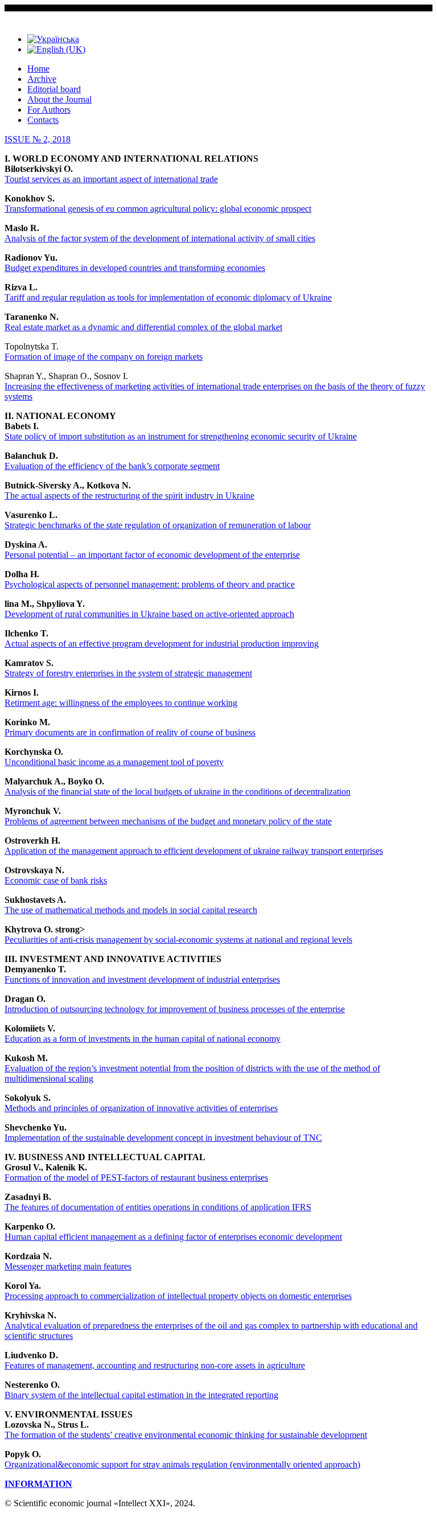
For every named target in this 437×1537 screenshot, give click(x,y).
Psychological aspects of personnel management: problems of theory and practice (150, 584)
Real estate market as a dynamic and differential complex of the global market (143, 327)
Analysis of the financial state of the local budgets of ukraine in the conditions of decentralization (178, 791)
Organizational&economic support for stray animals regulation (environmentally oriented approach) (182, 1464)
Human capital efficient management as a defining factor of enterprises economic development (173, 1237)
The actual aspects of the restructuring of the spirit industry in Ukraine (129, 495)
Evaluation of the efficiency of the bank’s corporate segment (112, 466)
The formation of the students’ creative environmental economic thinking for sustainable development (186, 1435)
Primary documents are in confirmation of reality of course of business (130, 732)
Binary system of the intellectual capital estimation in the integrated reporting (141, 1395)
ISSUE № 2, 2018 (38, 139)
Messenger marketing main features (68, 1266)
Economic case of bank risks (56, 880)
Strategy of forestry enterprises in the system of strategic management (128, 673)
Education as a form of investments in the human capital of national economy (143, 1038)
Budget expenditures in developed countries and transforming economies (135, 268)
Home (38, 68)
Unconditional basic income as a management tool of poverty (114, 762)
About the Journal (59, 99)
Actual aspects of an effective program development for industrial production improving (162, 643)
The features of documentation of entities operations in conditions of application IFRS (158, 1207)
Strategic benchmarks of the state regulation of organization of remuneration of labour (158, 525)
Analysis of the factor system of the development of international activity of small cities (160, 238)
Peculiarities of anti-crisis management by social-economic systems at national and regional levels (178, 939)
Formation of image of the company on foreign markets (104, 356)
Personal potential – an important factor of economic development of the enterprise (152, 555)
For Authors (49, 109)
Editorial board (54, 89)
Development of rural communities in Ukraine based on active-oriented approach (149, 614)
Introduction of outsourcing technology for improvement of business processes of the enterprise (175, 1009)
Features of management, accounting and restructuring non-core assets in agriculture (155, 1365)
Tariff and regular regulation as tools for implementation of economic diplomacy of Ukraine (168, 297)
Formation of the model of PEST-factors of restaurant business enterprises (136, 1177)
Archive (41, 79)
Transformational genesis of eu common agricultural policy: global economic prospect (158, 208)
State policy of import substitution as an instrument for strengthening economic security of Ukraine (181, 436)
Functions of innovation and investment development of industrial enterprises (142, 979)
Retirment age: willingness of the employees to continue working (121, 703)
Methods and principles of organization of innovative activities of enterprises (141, 1108)
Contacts (43, 120)
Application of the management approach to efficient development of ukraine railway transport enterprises (194, 851)
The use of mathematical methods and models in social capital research (131, 910)
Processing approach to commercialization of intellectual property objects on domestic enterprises (178, 1296)
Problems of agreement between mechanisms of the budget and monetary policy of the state (168, 821)
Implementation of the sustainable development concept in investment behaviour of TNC (163, 1138)
